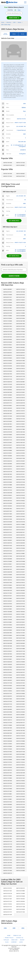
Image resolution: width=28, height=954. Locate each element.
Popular (6, 940)
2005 (14, 928)
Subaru (24, 107)
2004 (22, 928)
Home (8, 935)
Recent (22, 940)
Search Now (13, 18)
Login (21, 942)
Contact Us (19, 937)
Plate (19, 10)
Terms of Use (17, 935)
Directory (14, 940)
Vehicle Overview (5, 34)
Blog (6, 942)
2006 (5, 928)
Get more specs (14, 220)
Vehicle (14, 34)
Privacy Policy (9, 937)
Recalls (22, 34)
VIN (15, 10)
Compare (13, 942)
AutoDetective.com (9, 2)
